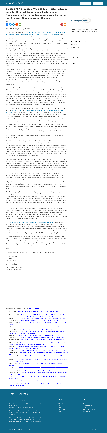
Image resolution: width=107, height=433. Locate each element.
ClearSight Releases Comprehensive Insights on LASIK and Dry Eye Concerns (40, 335)
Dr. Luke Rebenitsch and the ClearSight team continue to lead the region (30, 222)
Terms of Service (88, 403)
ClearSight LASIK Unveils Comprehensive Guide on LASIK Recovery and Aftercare (42, 350)
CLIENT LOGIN (97, 3)
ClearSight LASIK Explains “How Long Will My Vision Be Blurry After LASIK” (38, 380)
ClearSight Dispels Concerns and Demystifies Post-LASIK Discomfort (39, 370)
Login (84, 415)
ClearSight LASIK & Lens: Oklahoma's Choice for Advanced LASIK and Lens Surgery (43, 318)
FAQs (84, 407)
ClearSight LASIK (35, 308)
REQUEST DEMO (85, 3)
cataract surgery (17, 110)
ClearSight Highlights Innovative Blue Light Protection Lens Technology (38, 320)
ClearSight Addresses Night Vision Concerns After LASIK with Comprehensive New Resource (42, 329)
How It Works (32, 3)
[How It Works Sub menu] (36, 3)
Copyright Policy (87, 405)
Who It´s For (42, 3)
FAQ (68, 3)
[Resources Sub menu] (77, 3)
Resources (73, 3)
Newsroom (86, 413)
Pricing (50, 3)
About (55, 3)
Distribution (62, 3)
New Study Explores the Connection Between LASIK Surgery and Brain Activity (42, 337)
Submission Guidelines (89, 409)
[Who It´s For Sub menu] (46, 3)
